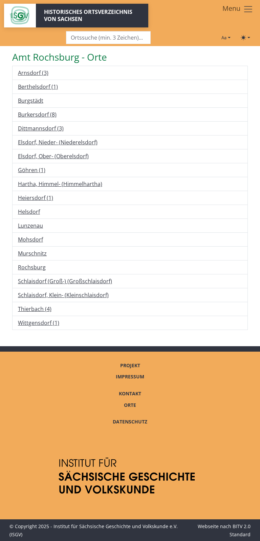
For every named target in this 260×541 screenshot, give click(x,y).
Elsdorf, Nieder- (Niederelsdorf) (58, 142)
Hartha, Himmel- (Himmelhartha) (60, 184)
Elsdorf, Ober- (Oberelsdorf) (53, 156)
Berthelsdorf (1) (38, 86)
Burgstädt (30, 100)
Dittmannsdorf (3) (41, 128)
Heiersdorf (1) (35, 198)
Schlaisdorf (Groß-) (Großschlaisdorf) (65, 281)
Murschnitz (32, 253)
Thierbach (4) (34, 309)
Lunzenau (30, 225)
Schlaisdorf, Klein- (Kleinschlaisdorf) (63, 295)
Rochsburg (32, 267)
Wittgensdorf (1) (38, 323)
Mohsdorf (30, 239)
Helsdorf (29, 211)
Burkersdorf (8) (37, 114)
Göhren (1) (31, 170)
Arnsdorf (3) (33, 73)
